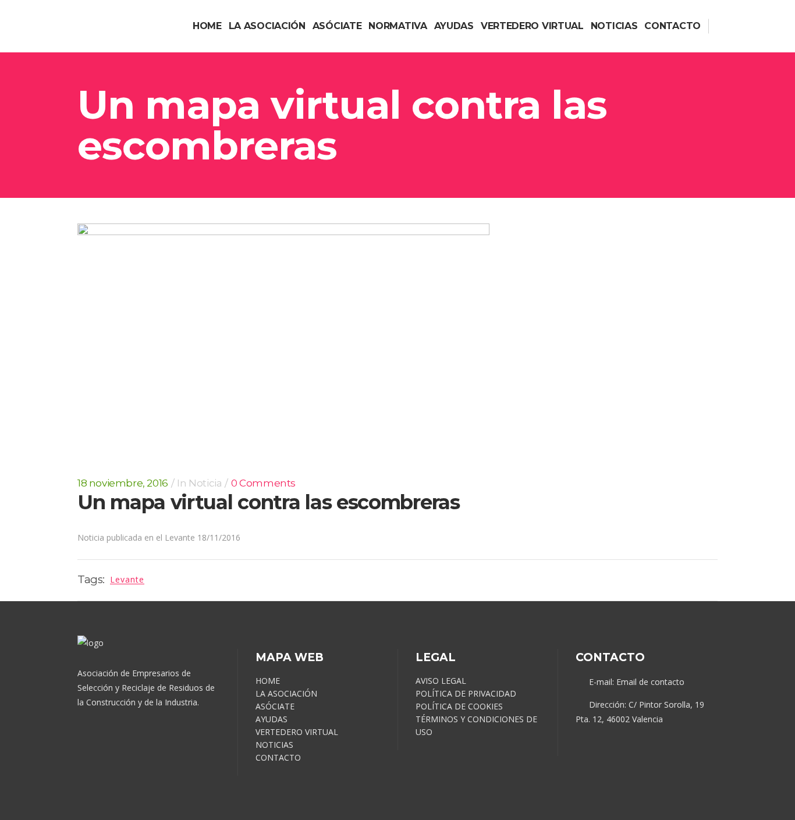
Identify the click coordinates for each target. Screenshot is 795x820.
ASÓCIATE (274, 706)
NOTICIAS (274, 744)
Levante (127, 579)
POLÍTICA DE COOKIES (459, 706)
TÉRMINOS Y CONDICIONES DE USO (476, 725)
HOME (267, 680)
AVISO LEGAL (441, 680)
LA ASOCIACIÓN (286, 693)
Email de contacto (650, 681)
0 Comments (263, 483)
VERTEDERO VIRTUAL (296, 731)
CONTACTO (278, 757)
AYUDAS (271, 719)
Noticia (205, 483)
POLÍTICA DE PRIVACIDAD (466, 693)
